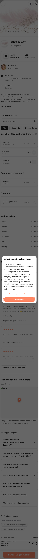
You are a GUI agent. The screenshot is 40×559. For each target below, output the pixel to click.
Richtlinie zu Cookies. (12, 289)
